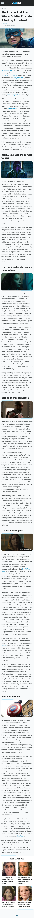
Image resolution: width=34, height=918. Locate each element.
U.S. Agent (20, 836)
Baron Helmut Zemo (9, 75)
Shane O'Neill (7, 24)
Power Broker (7, 70)
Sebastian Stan (13, 109)
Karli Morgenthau (13, 95)
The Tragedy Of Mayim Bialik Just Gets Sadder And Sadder (7, 880)
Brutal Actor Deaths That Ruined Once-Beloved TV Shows (8, 904)
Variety (4, 645)
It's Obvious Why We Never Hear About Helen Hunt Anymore (24, 904)
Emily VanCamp (19, 78)
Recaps (3, 8)
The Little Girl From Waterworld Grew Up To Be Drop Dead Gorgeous (25, 880)
